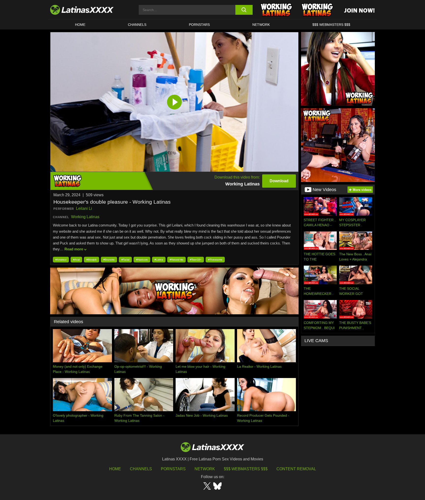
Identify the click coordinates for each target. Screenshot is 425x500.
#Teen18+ (195, 259)
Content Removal (296, 469)
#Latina (158, 259)
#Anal (76, 259)
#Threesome (215, 259)
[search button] (243, 10)
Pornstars (199, 25)
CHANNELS (137, 25)
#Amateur (60, 259)
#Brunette (109, 259)
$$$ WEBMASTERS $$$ (331, 25)
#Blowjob (91, 259)
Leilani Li (84, 208)
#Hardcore (142, 259)
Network (261, 25)
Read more (73, 249)
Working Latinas (85, 217)
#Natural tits (176, 259)
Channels (141, 469)
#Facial (125, 259)
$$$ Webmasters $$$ (246, 469)
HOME (80, 25)
